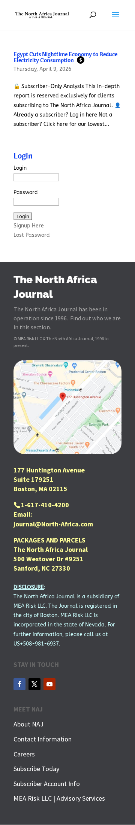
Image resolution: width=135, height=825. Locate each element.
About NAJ (29, 724)
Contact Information (43, 739)
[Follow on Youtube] (50, 684)
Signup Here (29, 226)
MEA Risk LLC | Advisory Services (59, 798)
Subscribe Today (36, 768)
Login (20, 168)
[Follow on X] (34, 684)
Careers (24, 754)
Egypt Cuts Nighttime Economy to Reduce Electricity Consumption (65, 57)
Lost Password (32, 235)
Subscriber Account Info (47, 783)
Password (26, 192)
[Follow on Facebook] (20, 684)
